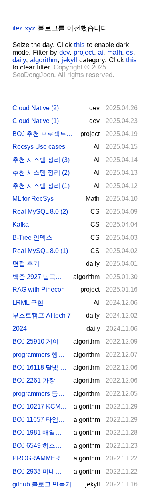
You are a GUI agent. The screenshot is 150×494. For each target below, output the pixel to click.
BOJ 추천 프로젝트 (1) (43, 133)
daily (19, 60)
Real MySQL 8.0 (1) (40, 250)
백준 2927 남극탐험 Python (39, 276)
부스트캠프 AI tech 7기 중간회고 (46, 315)
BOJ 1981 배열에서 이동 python (39, 432)
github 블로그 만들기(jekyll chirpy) (45, 484)
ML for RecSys (33, 198)
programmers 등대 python (39, 393)
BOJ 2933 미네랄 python (39, 471)
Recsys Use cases (38, 146)
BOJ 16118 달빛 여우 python (39, 367)
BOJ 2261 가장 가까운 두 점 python (39, 380)
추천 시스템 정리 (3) (41, 159)
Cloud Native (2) (35, 108)
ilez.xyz (24, 28)
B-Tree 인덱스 (32, 237)
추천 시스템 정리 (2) (41, 172)
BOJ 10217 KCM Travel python (39, 406)
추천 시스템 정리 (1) (41, 185)
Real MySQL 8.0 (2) (40, 211)
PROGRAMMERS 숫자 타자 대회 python (39, 458)
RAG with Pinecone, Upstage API (43, 289)
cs (129, 52)
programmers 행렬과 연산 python (39, 354)
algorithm (44, 60)
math (114, 52)
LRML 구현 (28, 302)
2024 (19, 328)
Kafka (20, 224)
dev (64, 52)
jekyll (69, 60)
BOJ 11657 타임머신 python (39, 419)
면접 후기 (26, 263)
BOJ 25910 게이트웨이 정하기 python (39, 341)
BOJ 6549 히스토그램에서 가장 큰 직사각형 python (39, 445)
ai (100, 52)
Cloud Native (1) (35, 120)
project (84, 52)
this (79, 45)
